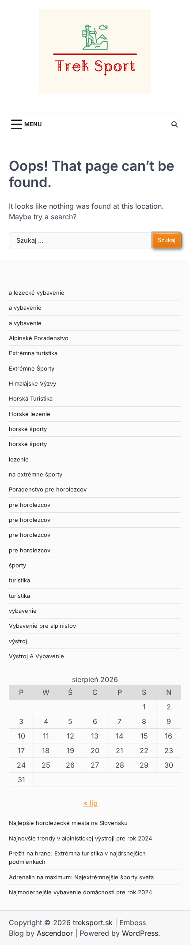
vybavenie (23, 611)
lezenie (19, 459)
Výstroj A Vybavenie (36, 656)
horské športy (28, 429)
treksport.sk (93, 922)
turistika (19, 580)
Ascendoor (55, 933)
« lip (91, 803)
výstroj (18, 641)
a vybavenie (25, 307)
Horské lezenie (29, 414)
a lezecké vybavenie (37, 292)
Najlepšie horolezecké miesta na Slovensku (68, 823)
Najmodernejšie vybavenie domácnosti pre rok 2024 (80, 892)
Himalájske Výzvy (32, 383)
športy (17, 565)
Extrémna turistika (33, 353)
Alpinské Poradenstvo (38, 338)
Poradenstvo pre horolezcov (48, 489)
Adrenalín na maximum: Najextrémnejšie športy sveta (81, 877)
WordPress (140, 933)
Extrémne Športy (31, 368)
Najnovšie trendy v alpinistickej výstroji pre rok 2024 (80, 838)
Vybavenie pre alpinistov (42, 625)
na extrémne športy (35, 474)
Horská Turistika (31, 398)
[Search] (174, 124)
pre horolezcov (29, 505)
